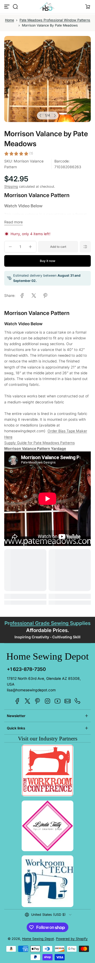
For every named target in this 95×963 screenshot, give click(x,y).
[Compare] (85, 246)
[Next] (54, 115)
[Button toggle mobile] (7, 6)
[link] (22, 295)
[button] (15, 6)
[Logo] (47, 6)
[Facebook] (17, 701)
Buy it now (47, 261)
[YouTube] (57, 701)
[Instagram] (47, 701)
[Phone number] (77, 701)
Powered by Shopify (72, 939)
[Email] (67, 701)
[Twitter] (27, 701)
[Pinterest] (37, 701)
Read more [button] (13, 222)
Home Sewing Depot (38, 939)
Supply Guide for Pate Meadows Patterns (39, 443)
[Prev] (40, 115)
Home (9, 20)
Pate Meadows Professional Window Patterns (55, 20)
